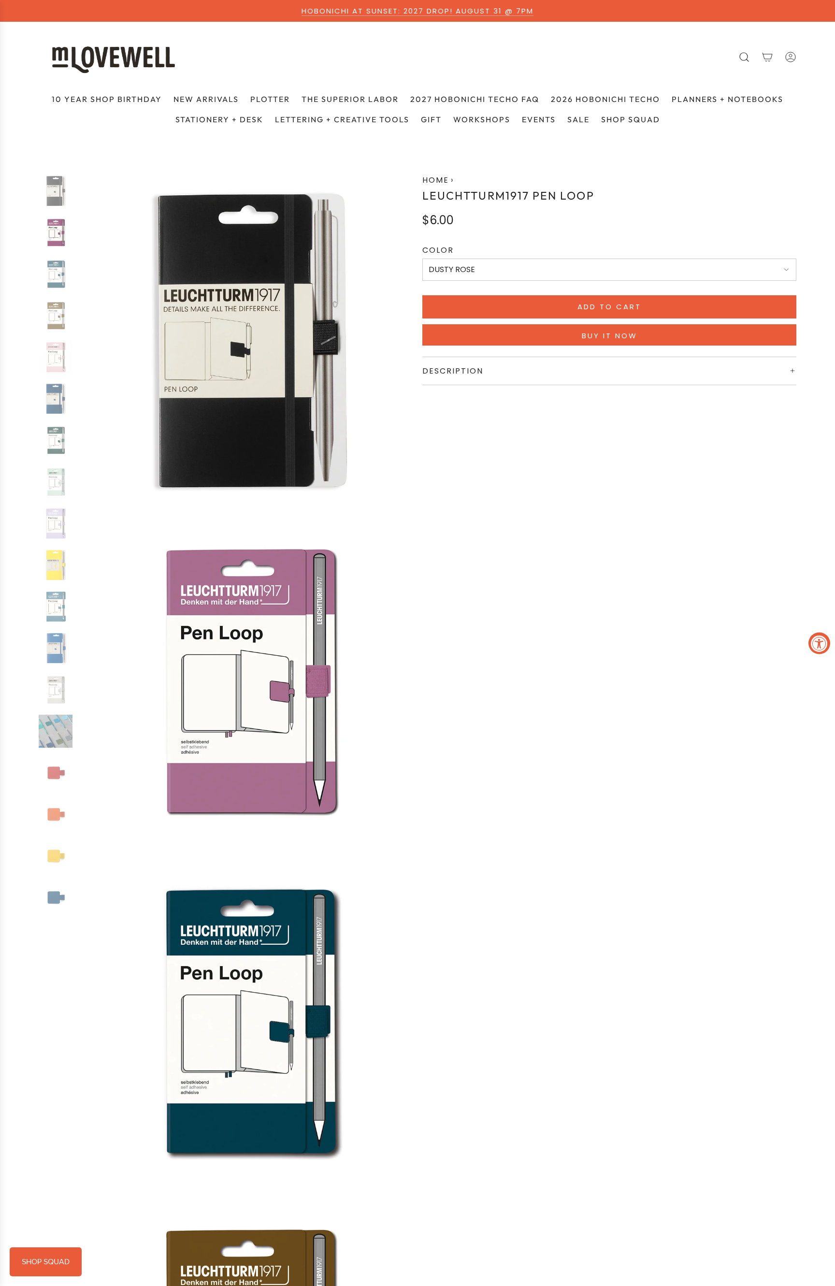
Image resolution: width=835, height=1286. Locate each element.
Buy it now (609, 336)
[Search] (744, 57)
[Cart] (767, 57)
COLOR (438, 250)
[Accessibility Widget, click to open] (819, 643)
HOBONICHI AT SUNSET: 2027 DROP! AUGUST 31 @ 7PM (417, 11)
